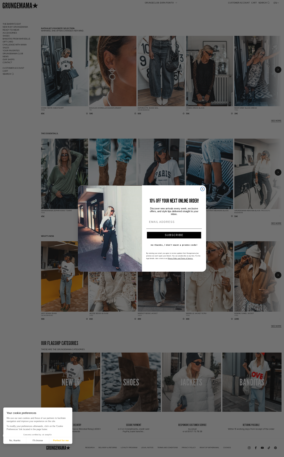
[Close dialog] (202, 189)
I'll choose (38, 440)
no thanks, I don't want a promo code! (174, 245)
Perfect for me (61, 440)
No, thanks (14, 440)
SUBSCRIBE (174, 235)
